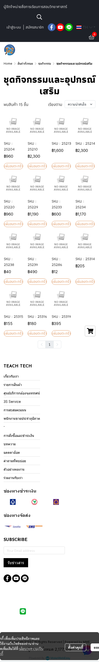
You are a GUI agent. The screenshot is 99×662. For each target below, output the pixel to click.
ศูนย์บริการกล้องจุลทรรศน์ (22, 393)
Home (8, 63)
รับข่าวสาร (16, 562)
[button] (65, 17)
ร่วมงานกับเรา (13, 478)
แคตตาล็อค (12, 452)
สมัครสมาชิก (35, 27)
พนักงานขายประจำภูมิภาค (22, 418)
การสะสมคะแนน (15, 410)
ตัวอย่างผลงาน (14, 469)
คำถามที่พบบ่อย (15, 461)
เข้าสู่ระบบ (13, 27)
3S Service (12, 401)
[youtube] (60, 27)
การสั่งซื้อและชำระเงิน (19, 435)
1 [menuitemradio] (49, 344)
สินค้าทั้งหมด (25, 63)
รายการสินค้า (13, 385)
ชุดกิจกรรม (44, 63)
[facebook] (52, 27)
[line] (69, 27)
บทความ (10, 444)
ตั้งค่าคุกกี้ (75, 647)
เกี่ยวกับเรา (11, 376)
